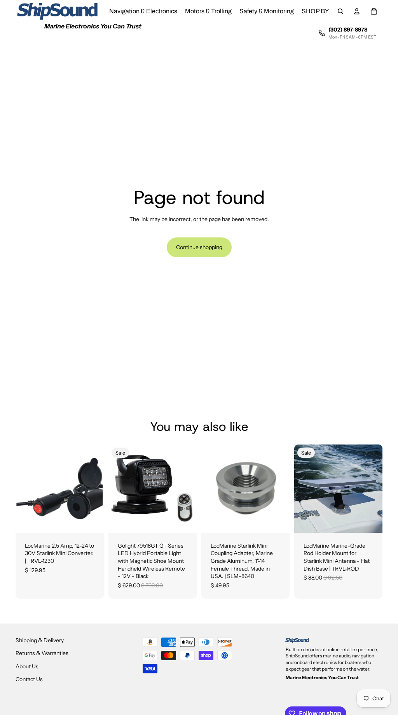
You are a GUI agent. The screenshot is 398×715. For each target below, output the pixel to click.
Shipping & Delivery (40, 640)
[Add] (92, 521)
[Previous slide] (302, 488)
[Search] (340, 11)
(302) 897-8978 (347, 29)
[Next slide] (373, 488)
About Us (27, 666)
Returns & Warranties (42, 653)
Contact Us (29, 679)
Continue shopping (199, 247)
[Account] (356, 11)
